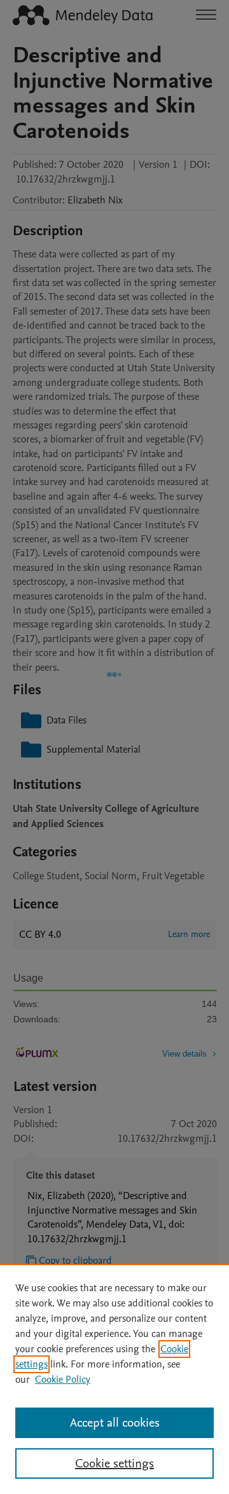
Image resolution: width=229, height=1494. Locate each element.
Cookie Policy (62, 1380)
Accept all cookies (115, 1423)
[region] (114, 1379)
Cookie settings (114, 1463)
